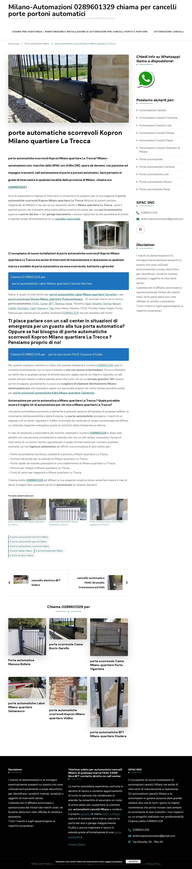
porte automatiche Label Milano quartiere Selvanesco (26, 707)
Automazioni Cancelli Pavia (155, 140)
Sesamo (97, 303)
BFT (51, 303)
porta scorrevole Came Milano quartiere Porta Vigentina (107, 665)
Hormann (23, 308)
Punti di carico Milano (23, 555)
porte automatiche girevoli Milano (29, 541)
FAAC (35, 303)
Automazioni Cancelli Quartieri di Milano (159, 149)
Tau (51, 308)
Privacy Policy (76, 844)
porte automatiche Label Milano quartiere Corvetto (83, 294)
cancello (85, 814)
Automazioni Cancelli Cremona (158, 118)
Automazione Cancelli (169, 31)
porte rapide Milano (22, 550)
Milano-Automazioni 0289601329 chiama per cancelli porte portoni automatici (92, 10)
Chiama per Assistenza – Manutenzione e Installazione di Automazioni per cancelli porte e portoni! (80, 31)
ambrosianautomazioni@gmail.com (162, 219)
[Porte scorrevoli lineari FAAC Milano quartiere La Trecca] (109, 509)
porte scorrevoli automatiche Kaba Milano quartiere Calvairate (53, 393)
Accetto (133, 861)
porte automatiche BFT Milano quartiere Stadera (108, 734)
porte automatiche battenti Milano (30, 537)
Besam (116, 303)
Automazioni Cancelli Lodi (155, 125)
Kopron (41, 308)
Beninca (59, 303)
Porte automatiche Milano (155, 182)
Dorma (107, 303)
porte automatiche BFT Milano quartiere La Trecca (63, 523)
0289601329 (17, 187)
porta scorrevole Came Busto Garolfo (66, 646)
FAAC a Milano (111, 814)
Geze (88, 303)
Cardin (12, 308)
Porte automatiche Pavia (154, 189)
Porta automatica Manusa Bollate (21, 662)
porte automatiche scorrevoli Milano (30, 546)
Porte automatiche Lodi (154, 174)
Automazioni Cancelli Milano (156, 133)
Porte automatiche (151, 159)
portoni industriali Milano (50, 550)
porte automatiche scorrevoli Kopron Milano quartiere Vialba (67, 714)
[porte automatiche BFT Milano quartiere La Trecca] (68, 509)
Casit (33, 308)
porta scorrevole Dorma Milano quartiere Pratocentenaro (45, 299)
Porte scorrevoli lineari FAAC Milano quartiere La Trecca (107, 523)
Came (44, 303)
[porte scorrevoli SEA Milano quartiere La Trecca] (27, 509)
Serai (69, 303)
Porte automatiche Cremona (156, 167)
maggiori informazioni (113, 861)
